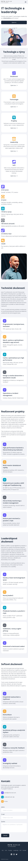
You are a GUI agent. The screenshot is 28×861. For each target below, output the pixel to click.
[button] (25, 2)
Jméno (3, 807)
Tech (6, 850)
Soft (20, 850)
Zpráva (3, 821)
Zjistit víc (14, 22)
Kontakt (24, 850)
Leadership (15, 850)
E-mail (2, 814)
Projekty (10, 850)
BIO (3, 850)
